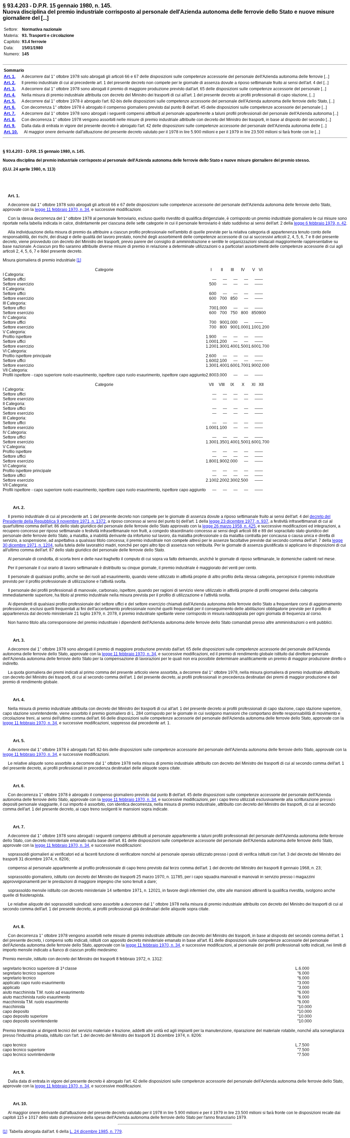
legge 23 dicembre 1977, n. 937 (238, 521)
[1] (79, 260)
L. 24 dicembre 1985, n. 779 (96, 1131)
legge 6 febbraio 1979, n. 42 (320, 223)
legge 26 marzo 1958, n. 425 (229, 526)
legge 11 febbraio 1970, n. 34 (62, 209)
